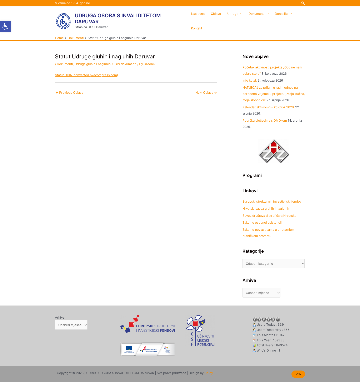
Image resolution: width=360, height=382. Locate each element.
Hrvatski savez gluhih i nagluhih (265, 209)
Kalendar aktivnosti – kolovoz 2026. (268, 107)
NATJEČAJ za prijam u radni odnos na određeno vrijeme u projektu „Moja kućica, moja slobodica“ (273, 94)
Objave (216, 14)
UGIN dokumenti (124, 64)
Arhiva (59, 317)
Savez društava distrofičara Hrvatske (269, 216)
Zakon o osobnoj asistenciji (262, 222)
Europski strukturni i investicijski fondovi (272, 201)
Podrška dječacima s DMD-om (264, 120)
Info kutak (249, 80)
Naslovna (198, 14)
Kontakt (196, 28)
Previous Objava (69, 93)
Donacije (281, 14)
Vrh (298, 374)
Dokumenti (257, 14)
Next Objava (206, 93)
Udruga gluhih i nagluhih (93, 64)
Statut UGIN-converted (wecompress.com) (86, 75)
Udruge (232, 14)
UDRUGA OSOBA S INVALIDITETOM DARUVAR (118, 19)
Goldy (208, 373)
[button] (5, 26)
